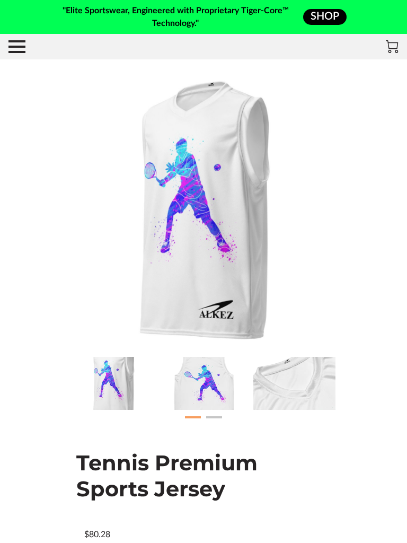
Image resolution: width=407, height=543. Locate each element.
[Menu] (16, 46)
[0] (392, 46)
